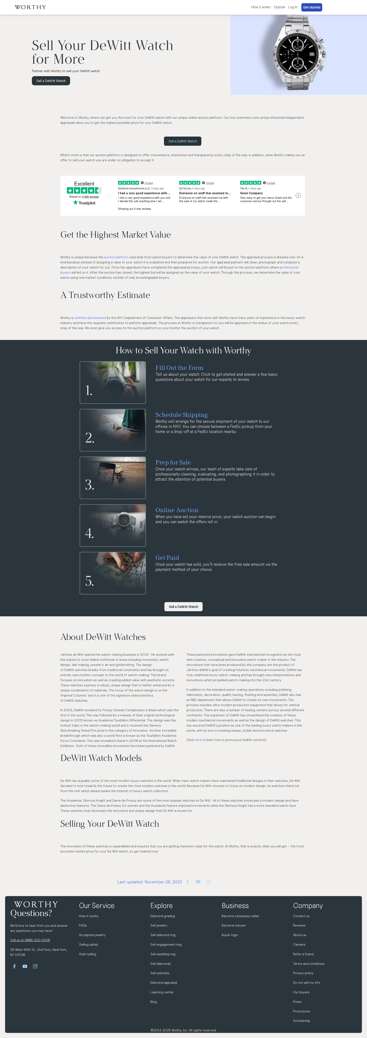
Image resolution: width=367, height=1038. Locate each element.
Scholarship (301, 1021)
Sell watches (159, 973)
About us (299, 935)
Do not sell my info (306, 983)
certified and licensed (90, 318)
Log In (293, 7)
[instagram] (208, 881)
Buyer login (230, 935)
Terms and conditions (309, 964)
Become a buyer (234, 925)
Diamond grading (162, 916)
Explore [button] (279, 7)
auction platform (116, 257)
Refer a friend (303, 954)
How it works (261, 7)
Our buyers (301, 992)
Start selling (87, 954)
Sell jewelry (158, 925)
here (198, 740)
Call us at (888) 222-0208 (30, 940)
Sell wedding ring (162, 954)
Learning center (162, 992)
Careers (299, 944)
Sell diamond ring (162, 935)
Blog (153, 1002)
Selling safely (88, 944)
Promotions (301, 1011)
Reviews (299, 925)
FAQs (83, 925)
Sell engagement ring (166, 944)
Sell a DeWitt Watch (51, 81)
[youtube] (198, 881)
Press (297, 1002)
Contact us (301, 916)
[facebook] (188, 881)
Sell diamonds (160, 964)
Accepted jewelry (92, 935)
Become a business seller (240, 916)
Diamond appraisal (163, 983)
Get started (311, 7)
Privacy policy (303, 973)
